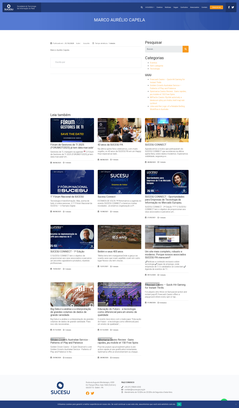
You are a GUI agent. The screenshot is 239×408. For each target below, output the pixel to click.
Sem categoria (156, 66)
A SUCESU (149, 7)
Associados (194, 7)
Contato (204, 7)
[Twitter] (233, 7)
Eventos (159, 7)
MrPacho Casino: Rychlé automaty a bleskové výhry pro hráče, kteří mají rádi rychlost (167, 100)
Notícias (168, 7)
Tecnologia (155, 69)
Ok (179, 404)
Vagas (175, 7)
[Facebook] (229, 7)
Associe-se (216, 7)
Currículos (184, 7)
